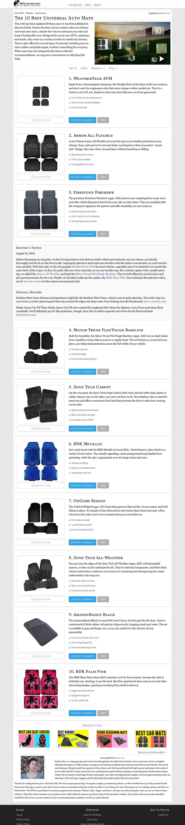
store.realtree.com (155, 301)
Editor (84, 68)
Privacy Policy (23, 819)
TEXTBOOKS (75, 5)
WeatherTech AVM (83, 266)
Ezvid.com (92, 819)
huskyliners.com (26, 314)
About (20, 814)
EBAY (103, 120)
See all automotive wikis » (152, 752)
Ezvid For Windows (92, 814)
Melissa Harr (120, 758)
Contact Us (163, 814)
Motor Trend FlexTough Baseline (95, 274)
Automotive (40, 13)
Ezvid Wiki (19, 13)
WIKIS (88, 5)
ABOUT (97, 5)
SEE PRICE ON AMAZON (82, 120)
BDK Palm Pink (115, 277)
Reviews (30, 13)
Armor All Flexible (47, 274)
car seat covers (32, 281)
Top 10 (72, 68)
